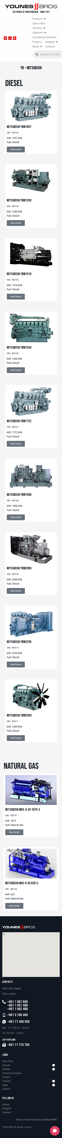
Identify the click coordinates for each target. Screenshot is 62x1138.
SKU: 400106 (13, 353)
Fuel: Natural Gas (14, 825)
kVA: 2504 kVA (14, 726)
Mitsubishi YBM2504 (19, 715)
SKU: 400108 (13, 500)
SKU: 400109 (13, 574)
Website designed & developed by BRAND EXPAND (36, 1119)
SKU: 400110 (13, 648)
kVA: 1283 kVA (14, 211)
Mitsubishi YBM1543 (19, 347)
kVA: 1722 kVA (14, 432)
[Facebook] (14, 38)
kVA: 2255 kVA (14, 653)
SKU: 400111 (13, 721)
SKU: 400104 (13, 206)
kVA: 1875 (10, 820)
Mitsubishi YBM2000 (19, 568)
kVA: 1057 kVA (14, 138)
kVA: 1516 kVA (14, 285)
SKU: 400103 (13, 132)
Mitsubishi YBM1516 (19, 274)
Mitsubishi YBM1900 (19, 495)
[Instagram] (10, 38)
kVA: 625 (10, 894)
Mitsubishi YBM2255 (19, 642)
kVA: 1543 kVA (14, 358)
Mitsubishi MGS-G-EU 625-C (21, 883)
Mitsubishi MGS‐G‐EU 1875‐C (22, 809)
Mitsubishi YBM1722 (19, 421)
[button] (39, 18)
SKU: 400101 (11, 815)
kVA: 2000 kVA (14, 579)
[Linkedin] (5, 38)
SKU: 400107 (13, 427)
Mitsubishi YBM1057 (19, 127)
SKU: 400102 (11, 889)
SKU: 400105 (13, 280)
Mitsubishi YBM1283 (19, 200)
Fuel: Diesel (13, 142)
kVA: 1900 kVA (14, 505)
